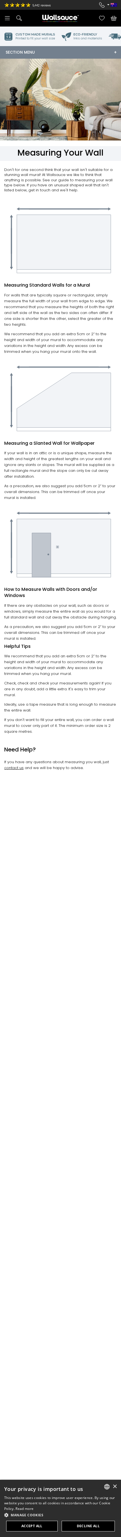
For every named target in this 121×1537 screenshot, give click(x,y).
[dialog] (60, 1508)
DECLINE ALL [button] (88, 1526)
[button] (60, 1515)
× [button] (115, 1486)
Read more (24, 1508)
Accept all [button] (31, 1526)
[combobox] (107, 1487)
